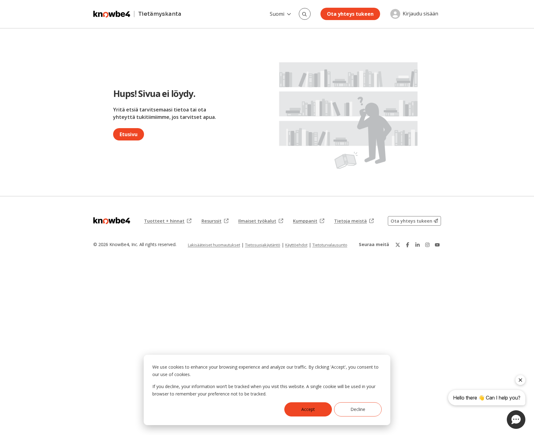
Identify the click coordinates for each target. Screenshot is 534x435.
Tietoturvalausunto (329, 245)
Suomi (277, 13)
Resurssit (214, 221)
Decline (357, 409)
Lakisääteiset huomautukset (214, 245)
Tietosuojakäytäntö (262, 245)
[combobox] (304, 13)
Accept (308, 409)
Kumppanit (308, 221)
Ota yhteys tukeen (350, 13)
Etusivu (129, 134)
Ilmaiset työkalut (260, 221)
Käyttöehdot (296, 245)
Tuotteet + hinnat (167, 221)
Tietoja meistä (354, 221)
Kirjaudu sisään (420, 14)
